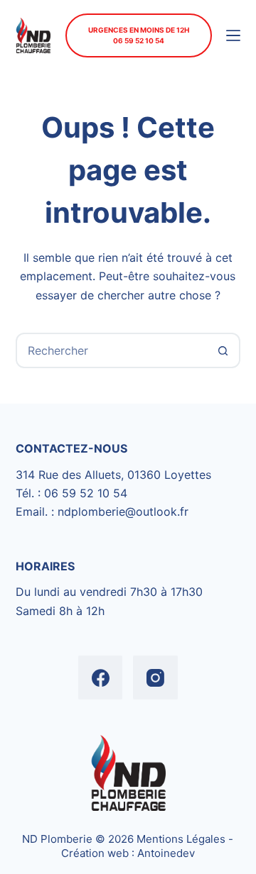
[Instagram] (155, 678)
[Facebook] (100, 678)
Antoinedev (166, 853)
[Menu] (233, 35)
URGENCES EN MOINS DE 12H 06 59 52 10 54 (138, 35)
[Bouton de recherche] (222, 350)
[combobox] (112, 350)
